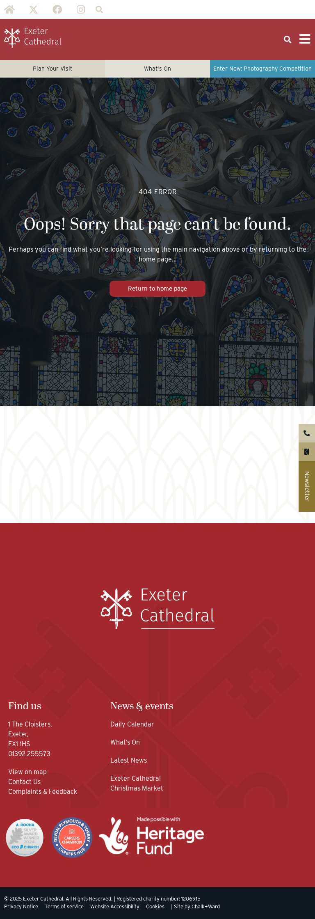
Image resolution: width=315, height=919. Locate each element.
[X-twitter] (33, 9)
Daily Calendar (132, 724)
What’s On (125, 742)
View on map (27, 772)
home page (155, 259)
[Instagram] (80, 9)
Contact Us (25, 782)
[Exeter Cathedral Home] (33, 38)
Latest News (128, 760)
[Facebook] (57, 9)
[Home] (9, 9)
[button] (99, 9)
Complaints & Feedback (42, 791)
